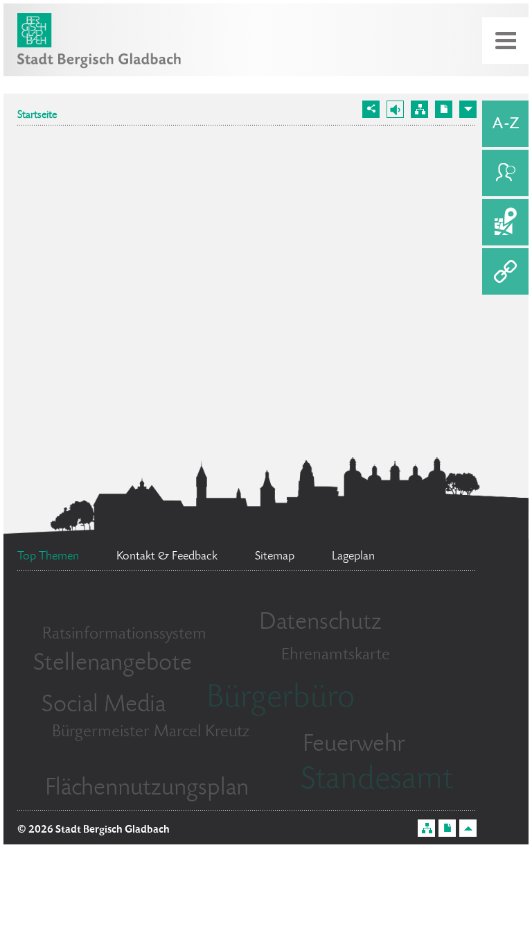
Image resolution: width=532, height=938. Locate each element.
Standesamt (377, 781)
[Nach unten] (468, 109)
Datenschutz (320, 623)
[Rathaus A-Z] (505, 124)
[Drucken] (443, 109)
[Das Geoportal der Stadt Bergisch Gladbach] (505, 222)
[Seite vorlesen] (395, 109)
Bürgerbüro (280, 699)
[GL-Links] (505, 271)
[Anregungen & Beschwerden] (505, 173)
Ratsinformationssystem (124, 634)
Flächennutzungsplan (147, 788)
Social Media (104, 705)
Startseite (37, 115)
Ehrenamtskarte (335, 655)
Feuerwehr (354, 745)
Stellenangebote (112, 664)
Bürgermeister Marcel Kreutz (150, 732)
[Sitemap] (419, 109)
